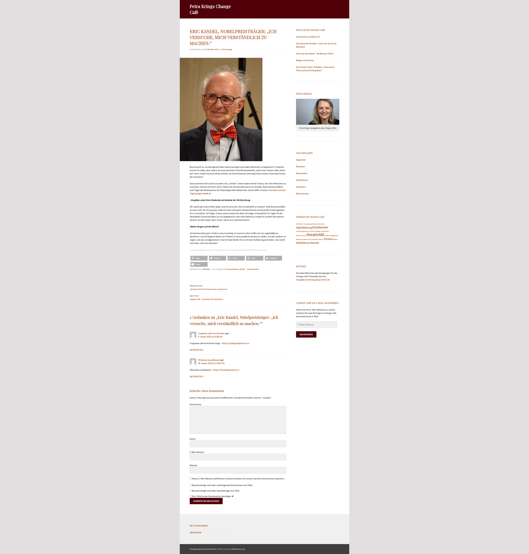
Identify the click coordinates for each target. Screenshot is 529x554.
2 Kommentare (253, 269)
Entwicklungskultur (302, 231)
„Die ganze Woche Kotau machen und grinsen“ (209, 287)
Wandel (315, 242)
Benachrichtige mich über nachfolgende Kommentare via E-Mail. (222, 485)
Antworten (196, 349)
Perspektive (315, 239)
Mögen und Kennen (305, 60)
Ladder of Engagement (331, 235)
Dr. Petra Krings (199, 525)
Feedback (318, 231)
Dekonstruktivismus (318, 224)
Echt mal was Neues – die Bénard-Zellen (315, 53)
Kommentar (195, 404)
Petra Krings (227, 49)
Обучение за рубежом (208, 360)
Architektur (299, 224)
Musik (309, 239)
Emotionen (320, 227)
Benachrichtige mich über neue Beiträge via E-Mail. (216, 490)
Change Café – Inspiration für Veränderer (206, 297)
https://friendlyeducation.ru (226, 369)
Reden (242, 269)
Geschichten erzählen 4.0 (308, 36)
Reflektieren (302, 180)
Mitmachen (299, 239)
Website (193, 465)
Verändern (301, 186)
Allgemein (301, 159)
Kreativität (315, 234)
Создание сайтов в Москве (211, 333)
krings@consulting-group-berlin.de (313, 279)
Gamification (325, 231)
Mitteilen (206, 269)
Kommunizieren (232, 269)
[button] (199, 258)
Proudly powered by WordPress (203, 549)
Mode (305, 239)
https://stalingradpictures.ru (235, 343)
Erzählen (312, 231)
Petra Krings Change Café (210, 9)
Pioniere (328, 239)
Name (193, 438)
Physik (321, 239)
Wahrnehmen (302, 193)
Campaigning (308, 224)
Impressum (195, 532)
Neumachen (301, 173)
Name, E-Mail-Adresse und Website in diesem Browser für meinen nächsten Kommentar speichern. (238, 478)
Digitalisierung (304, 227)
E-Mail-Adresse (197, 452)
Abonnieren (306, 334)
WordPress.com (238, 549)
